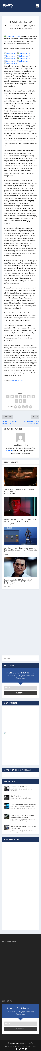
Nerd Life (9, 451)
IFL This (16, 1043)
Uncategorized (27, 808)
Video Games (14, 28)
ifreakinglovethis (18, 26)
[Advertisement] (19, 721)
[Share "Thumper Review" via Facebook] (8, 397)
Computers (22, 789)
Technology (14, 790)
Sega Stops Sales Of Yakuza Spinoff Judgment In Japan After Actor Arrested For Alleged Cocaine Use (20, 582)
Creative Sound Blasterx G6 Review (23, 804)
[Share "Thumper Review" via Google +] (16, 397)
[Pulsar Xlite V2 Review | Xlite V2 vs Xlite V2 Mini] (6, 827)
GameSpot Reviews (16, 380)
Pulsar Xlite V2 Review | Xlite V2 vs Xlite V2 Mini (23, 827)
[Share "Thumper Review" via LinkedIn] (29, 397)
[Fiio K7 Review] (6, 797)
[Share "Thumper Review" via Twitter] (12, 397)
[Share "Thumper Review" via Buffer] (33, 397)
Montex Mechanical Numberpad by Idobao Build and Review (23, 816)
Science (33, 1046)
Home (7, 1046)
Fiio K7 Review (16, 796)
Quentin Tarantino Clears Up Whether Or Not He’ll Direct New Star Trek (20, 520)
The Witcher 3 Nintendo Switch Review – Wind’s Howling (20, 490)
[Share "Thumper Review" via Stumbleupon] (16, 401)
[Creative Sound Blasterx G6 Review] (6, 806)
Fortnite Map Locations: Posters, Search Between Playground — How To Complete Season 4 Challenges (20, 550)
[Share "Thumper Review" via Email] (20, 401)
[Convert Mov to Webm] (6, 788)
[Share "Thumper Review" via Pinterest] (25, 397)
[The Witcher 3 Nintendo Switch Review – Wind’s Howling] (20, 476)
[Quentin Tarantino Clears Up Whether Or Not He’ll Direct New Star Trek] (20, 506)
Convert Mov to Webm (19, 787)
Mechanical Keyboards (26, 819)
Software (28, 789)
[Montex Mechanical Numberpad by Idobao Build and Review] (6, 816)
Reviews (21, 798)
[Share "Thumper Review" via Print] (25, 401)
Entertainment (30, 806)
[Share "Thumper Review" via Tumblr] (20, 397)
